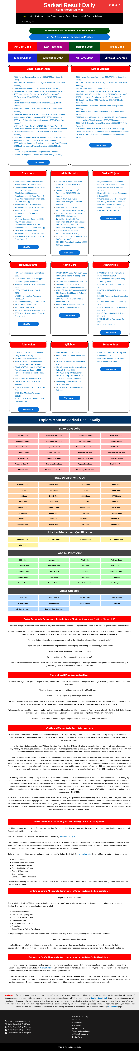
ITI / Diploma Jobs (116, 539)
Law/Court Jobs (116, 571)
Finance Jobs (54, 571)
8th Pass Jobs (22, 539)
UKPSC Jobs (85, 519)
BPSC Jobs (116, 484)
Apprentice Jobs (53, 58)
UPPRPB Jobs (22, 524)
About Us (76, 1020)
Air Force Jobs (84, 58)
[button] (63, 16)
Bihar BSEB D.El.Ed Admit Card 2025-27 (71, 305)
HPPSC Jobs (116, 496)
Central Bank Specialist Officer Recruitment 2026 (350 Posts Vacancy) (40, 129)
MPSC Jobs (116, 507)
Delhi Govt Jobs (85, 441)
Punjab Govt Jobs (116, 458)
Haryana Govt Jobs (54, 447)
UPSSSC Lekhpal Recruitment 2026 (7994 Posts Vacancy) (36, 152)
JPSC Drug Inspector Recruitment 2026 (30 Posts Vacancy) (36, 94)
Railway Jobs (23, 583)
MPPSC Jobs (85, 507)
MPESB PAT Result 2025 (24, 307)
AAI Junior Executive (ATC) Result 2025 (30, 302)
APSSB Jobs (85, 484)
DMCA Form (77, 1037)
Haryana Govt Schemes (54, 609)
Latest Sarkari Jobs (38, 68)
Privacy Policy (78, 1028)
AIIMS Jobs (85, 560)
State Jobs (28, 173)
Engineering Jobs (22, 571)
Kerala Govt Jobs (53, 452)
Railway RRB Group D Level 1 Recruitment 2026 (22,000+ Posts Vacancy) (69, 202)
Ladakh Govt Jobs (85, 452)
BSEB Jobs (54, 490)
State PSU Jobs (22, 484)
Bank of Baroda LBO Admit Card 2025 (70, 287)
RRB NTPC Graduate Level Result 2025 (30, 310)
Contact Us (113, 1007)
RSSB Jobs (23, 519)
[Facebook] (120, 5)
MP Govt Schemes (115, 58)
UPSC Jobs (85, 524)
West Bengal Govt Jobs (85, 470)
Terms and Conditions (81, 1031)
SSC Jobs (22, 560)
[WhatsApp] (116, 5)
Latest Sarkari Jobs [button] (53, 16)
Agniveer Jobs (54, 560)
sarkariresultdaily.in (67, 837)
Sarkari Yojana (28, 21)
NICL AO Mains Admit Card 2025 (68, 307)
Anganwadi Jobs (22, 566)
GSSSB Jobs (85, 496)
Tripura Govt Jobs (85, 464)
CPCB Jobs (116, 490)
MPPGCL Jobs (54, 507)
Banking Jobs (84, 46)
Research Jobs (53, 583)
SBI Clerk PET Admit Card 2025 (68, 284)
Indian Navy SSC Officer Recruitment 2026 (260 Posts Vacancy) (38, 117)
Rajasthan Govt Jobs (23, 464)
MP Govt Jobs (22, 46)
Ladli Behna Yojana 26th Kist (108, 210)
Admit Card (86, 16)
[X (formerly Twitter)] (110, 5)
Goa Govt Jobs (116, 441)
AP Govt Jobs (23, 435)
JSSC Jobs (85, 502)
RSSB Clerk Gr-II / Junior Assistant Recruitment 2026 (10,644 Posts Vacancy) (28, 213)
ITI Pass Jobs (116, 46)
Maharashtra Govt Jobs (116, 452)
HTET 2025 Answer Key (106, 325)
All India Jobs (69, 173)
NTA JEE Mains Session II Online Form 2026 (92, 88)
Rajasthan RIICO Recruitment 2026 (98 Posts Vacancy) (35, 140)
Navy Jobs (54, 577)
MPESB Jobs (22, 507)
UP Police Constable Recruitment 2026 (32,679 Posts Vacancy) (38, 126)
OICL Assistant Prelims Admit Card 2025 (71, 282)
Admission (28, 344)
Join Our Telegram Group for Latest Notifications (69, 37)
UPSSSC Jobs (116, 524)
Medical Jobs (23, 577)
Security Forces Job (85, 583)
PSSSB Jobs (53, 513)
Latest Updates (36, 16)
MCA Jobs (22, 545)
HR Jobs (85, 571)
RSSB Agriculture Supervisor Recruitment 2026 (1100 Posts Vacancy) (40, 143)
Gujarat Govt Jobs (22, 447)
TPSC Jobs (54, 519)
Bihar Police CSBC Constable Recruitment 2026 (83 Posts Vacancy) (39, 91)
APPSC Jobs (54, 484)
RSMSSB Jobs (116, 513)
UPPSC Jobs (54, 524)
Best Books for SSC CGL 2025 (67, 353)
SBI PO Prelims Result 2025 (25, 305)
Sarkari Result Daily (69, 5)
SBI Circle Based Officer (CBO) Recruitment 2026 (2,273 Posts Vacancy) (68, 193)
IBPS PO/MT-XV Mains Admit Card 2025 (71, 273)
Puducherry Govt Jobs (85, 458)
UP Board (116, 603)
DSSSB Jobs (54, 496)
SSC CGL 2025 (85, 597)
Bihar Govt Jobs (116, 435)
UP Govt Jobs (23, 470)
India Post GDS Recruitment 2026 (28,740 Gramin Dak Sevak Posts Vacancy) (69, 184)
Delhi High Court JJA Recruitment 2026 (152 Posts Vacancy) (37, 88)
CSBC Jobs (22, 496)
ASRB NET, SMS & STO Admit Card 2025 (71, 290)
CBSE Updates (116, 597)
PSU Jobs (116, 577)
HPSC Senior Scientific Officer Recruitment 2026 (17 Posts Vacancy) (40, 137)
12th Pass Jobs (53, 46)
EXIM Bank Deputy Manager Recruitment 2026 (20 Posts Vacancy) (39, 114)
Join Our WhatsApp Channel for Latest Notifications (70, 30)
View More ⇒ (38, 163)
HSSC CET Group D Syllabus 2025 (69, 373)
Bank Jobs (85, 566)
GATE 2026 (23, 597)
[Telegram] (113, 5)
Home (24, 16)
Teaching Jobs (22, 58)
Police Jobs (85, 577)
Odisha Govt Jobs (54, 458)
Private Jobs (110, 344)
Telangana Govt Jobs (54, 464)
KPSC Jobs (116, 502)
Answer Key (110, 264)
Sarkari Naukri (45, 968)
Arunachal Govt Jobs (54, 435)
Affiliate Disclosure (80, 1034)
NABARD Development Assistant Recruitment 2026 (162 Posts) (38, 155)
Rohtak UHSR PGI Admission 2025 (28, 379)
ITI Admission (23, 603)
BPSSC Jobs (22, 490)
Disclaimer (76, 1025)
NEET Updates (54, 597)
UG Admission (54, 603)
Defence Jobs (116, 566)
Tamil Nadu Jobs (116, 464)
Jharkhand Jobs (23, 452)
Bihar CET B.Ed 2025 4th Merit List (28, 358)
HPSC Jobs (23, 502)
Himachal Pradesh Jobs (85, 447)
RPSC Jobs (85, 513)
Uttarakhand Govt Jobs (54, 470)
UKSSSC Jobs (116, 519)
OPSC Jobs (22, 513)
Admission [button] (97, 16)
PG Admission (85, 603)
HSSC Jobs (54, 502)
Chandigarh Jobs (22, 441)
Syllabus (69, 344)
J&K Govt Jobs (116, 447)
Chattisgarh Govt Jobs (54, 441)
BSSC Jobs (85, 490)
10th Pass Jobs (54, 539)
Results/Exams (72, 16)
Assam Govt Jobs (85, 435)
